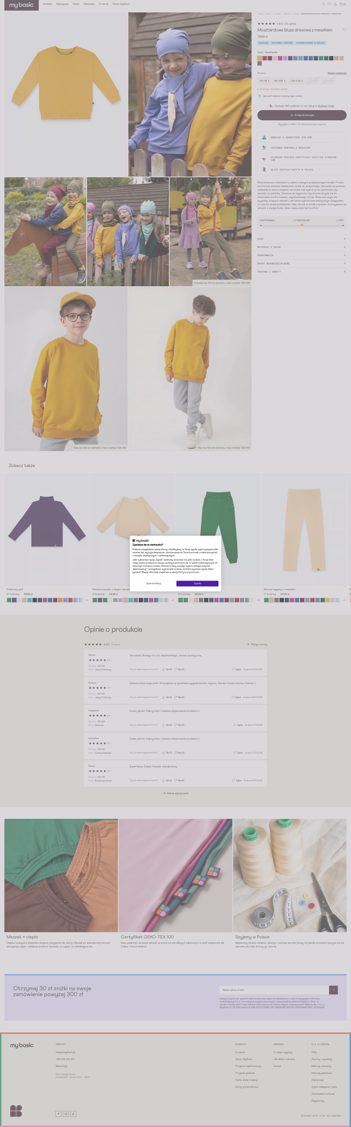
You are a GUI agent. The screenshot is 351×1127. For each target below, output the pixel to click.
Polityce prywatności (188, 572)
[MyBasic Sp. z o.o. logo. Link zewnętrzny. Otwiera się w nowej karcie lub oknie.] (141, 540)
